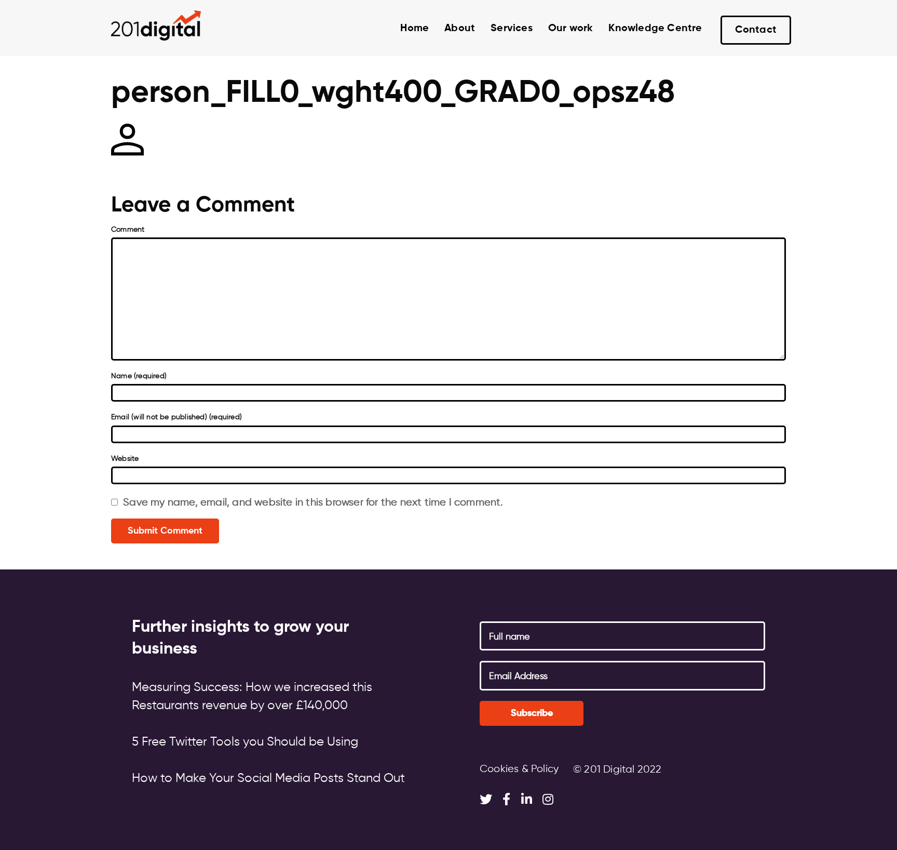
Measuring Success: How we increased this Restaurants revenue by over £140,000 (252, 696)
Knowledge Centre (655, 28)
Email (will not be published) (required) (176, 417)
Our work (570, 28)
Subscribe (532, 713)
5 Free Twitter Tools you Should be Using (245, 742)
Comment (127, 229)
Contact (756, 30)
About (459, 28)
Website (125, 458)
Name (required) (139, 376)
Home (414, 28)
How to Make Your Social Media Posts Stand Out (268, 778)
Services (512, 28)
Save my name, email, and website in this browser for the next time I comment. (313, 502)
